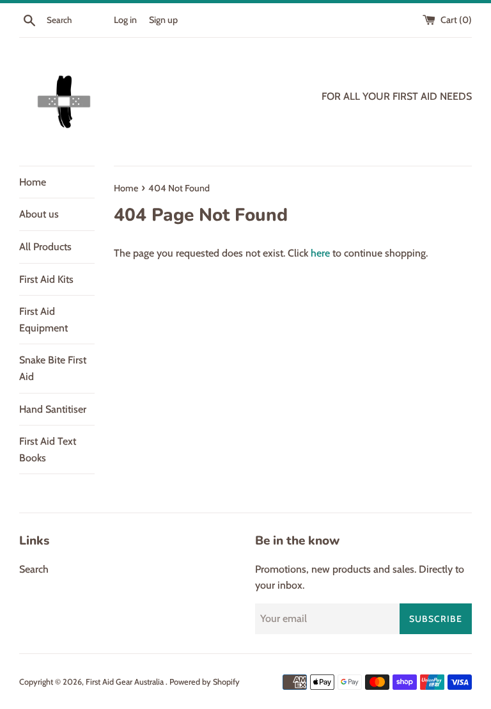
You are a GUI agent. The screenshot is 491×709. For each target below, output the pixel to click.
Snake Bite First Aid (52, 368)
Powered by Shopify (204, 682)
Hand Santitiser (52, 409)
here (320, 253)
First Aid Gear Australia (126, 682)
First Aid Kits (46, 279)
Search (34, 569)
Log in (125, 20)
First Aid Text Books (47, 449)
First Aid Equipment (43, 319)
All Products (45, 247)
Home (32, 182)
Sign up (163, 20)
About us (39, 214)
